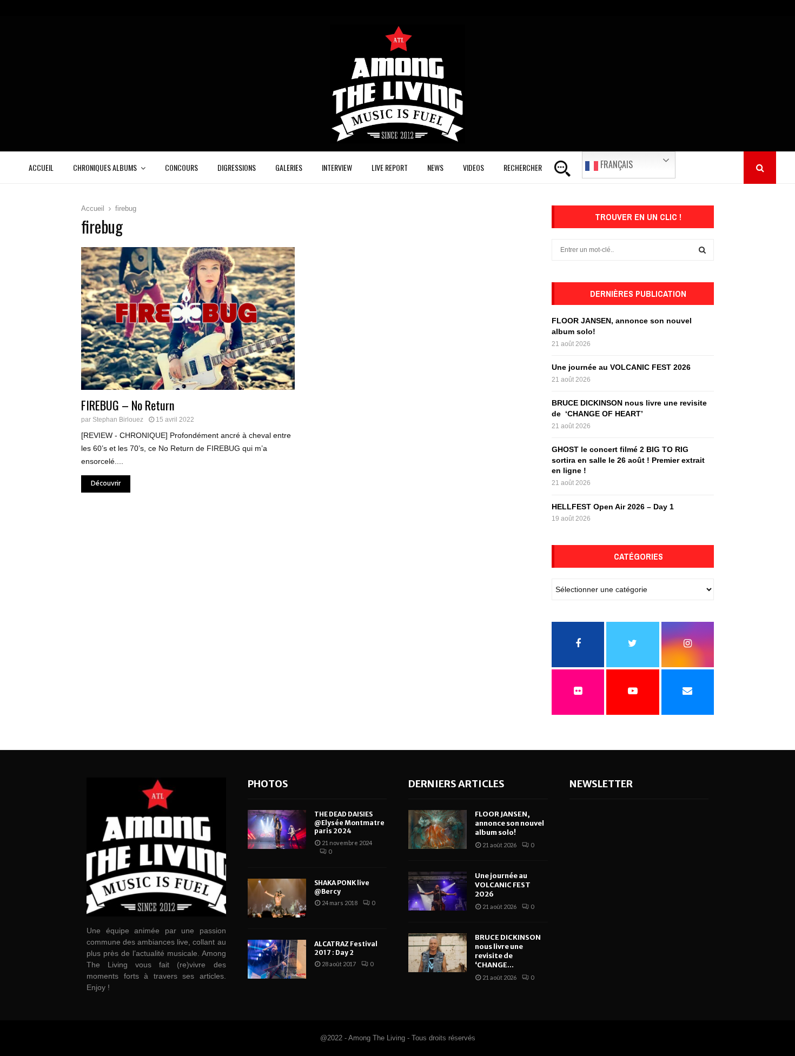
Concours (181, 167)
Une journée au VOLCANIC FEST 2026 (621, 367)
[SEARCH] (702, 250)
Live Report (390, 167)
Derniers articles (456, 784)
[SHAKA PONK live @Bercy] (277, 898)
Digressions (236, 167)
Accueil (41, 167)
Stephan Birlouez (117, 419)
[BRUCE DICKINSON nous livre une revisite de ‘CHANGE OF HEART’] (437, 952)
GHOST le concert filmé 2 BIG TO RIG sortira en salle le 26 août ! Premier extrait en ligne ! (628, 460)
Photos (268, 784)
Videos (473, 167)
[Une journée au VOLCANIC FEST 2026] (437, 891)
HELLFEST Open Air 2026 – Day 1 (613, 506)
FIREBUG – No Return (127, 405)
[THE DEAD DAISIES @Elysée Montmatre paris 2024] (277, 829)
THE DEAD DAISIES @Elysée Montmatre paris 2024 (349, 822)
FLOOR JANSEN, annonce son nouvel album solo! (509, 823)
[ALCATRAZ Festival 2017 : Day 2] (277, 959)
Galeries (288, 167)
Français (615, 164)
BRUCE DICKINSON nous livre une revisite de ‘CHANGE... (508, 951)
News (435, 167)
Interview (337, 167)
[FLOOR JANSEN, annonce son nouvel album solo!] (437, 829)
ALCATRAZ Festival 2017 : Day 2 (345, 948)
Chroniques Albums (105, 167)
